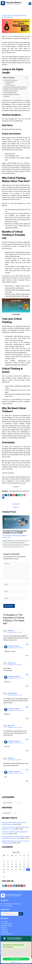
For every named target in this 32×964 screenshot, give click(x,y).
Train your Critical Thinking (10, 90)
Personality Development (19, 15)
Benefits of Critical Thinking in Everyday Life (15, 89)
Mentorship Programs (7, 925)
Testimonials (4, 930)
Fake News (8, 83)
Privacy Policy (18, 962)
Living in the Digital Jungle (10, 80)
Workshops (4, 928)
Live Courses (4, 921)
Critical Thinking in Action (10, 92)
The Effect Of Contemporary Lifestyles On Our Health (14, 532)
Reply (27, 644)
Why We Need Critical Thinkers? (12, 94)
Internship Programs (6, 923)
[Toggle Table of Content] (25, 78)
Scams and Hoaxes (10, 85)
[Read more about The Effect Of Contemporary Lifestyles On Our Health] (16, 522)
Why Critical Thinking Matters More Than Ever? (15, 87)
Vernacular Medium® (14, 646)
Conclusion (6, 96)
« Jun (3, 876)
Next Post (16, 507)
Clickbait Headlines (10, 81)
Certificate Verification (7, 934)
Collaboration (4, 932)
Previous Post (16, 504)
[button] (30, 3)
